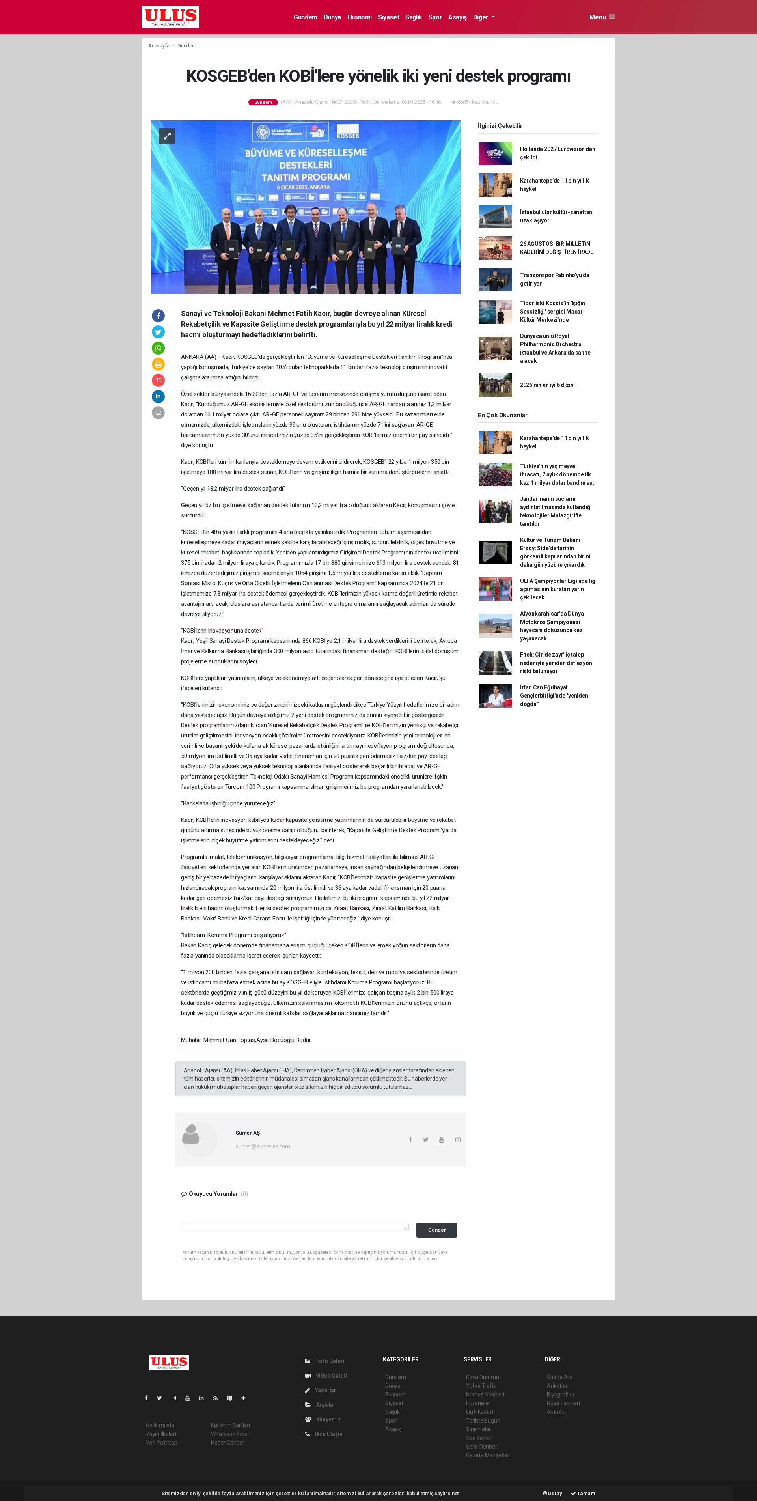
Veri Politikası (162, 1442)
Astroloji (557, 1412)
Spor (435, 17)
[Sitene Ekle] (246, 1398)
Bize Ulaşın (328, 1434)
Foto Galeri (330, 1361)
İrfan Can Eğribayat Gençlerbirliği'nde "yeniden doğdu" (554, 695)
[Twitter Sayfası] (162, 1398)
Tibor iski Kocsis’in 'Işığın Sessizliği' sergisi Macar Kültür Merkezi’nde (552, 311)
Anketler (557, 1386)
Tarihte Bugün (483, 1420)
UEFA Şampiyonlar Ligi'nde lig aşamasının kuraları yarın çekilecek (557, 589)
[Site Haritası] (233, 1398)
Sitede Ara (559, 1377)
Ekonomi (359, 17)
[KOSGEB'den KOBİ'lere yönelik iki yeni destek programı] (306, 206)
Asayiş (457, 17)
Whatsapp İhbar (230, 1434)
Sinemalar (478, 1429)
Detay (554, 1493)
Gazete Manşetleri (488, 1455)
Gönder (437, 1230)
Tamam (585, 1493)
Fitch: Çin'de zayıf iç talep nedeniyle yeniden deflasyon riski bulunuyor (556, 663)
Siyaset (388, 17)
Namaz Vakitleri (485, 1394)
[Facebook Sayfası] (149, 1398)
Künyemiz (328, 1419)
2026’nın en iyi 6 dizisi (547, 385)
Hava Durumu (482, 1377)
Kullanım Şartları (230, 1425)
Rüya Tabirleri (563, 1403)
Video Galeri (331, 1375)
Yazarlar (325, 1390)
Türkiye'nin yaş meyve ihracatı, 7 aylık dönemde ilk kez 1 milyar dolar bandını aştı (558, 474)
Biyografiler (561, 1394)
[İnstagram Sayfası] (177, 1398)
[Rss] (218, 1398)
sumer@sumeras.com (263, 1146)
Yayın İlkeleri (161, 1434)
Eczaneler (478, 1403)
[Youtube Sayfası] (190, 1398)
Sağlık (413, 17)
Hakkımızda (160, 1425)
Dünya (332, 17)
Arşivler (325, 1405)
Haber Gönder (227, 1442)
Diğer (481, 17)
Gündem (305, 17)
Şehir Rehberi (482, 1446)
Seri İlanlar (479, 1438)
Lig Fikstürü (479, 1412)
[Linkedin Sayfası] (204, 1398)
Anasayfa (159, 46)
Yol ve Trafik (481, 1386)
